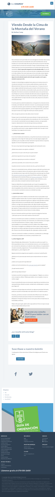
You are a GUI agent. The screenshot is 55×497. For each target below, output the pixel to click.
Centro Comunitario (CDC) (6, 449)
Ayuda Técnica (5, 461)
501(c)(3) (7, 395)
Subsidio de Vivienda (5, 452)
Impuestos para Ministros (6, 458)
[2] (18, 336)
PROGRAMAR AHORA (31, 320)
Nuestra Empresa (29, 444)
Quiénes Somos (27, 447)
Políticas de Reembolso (6, 465)
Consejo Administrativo (29, 448)
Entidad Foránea (4, 451)
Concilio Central (4, 443)
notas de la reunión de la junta (20, 175)
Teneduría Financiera (5, 440)
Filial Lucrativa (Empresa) (6, 447)
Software (3, 464)
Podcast (26, 440)
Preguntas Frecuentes (29, 441)
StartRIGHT (8, 399)
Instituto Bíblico (4, 446)
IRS (5, 392)
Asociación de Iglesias (6, 444)
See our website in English (47, 447)
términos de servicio (11, 491)
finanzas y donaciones (36, 177)
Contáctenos (4, 467)
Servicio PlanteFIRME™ (6, 438)
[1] (14, 336)
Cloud (26, 451)
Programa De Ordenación (6, 441)
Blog (25, 438)
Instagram (45, 441)
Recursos (27, 436)
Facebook (45, 438)
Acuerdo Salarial (4, 457)
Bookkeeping (8, 397)
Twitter (45, 440)
